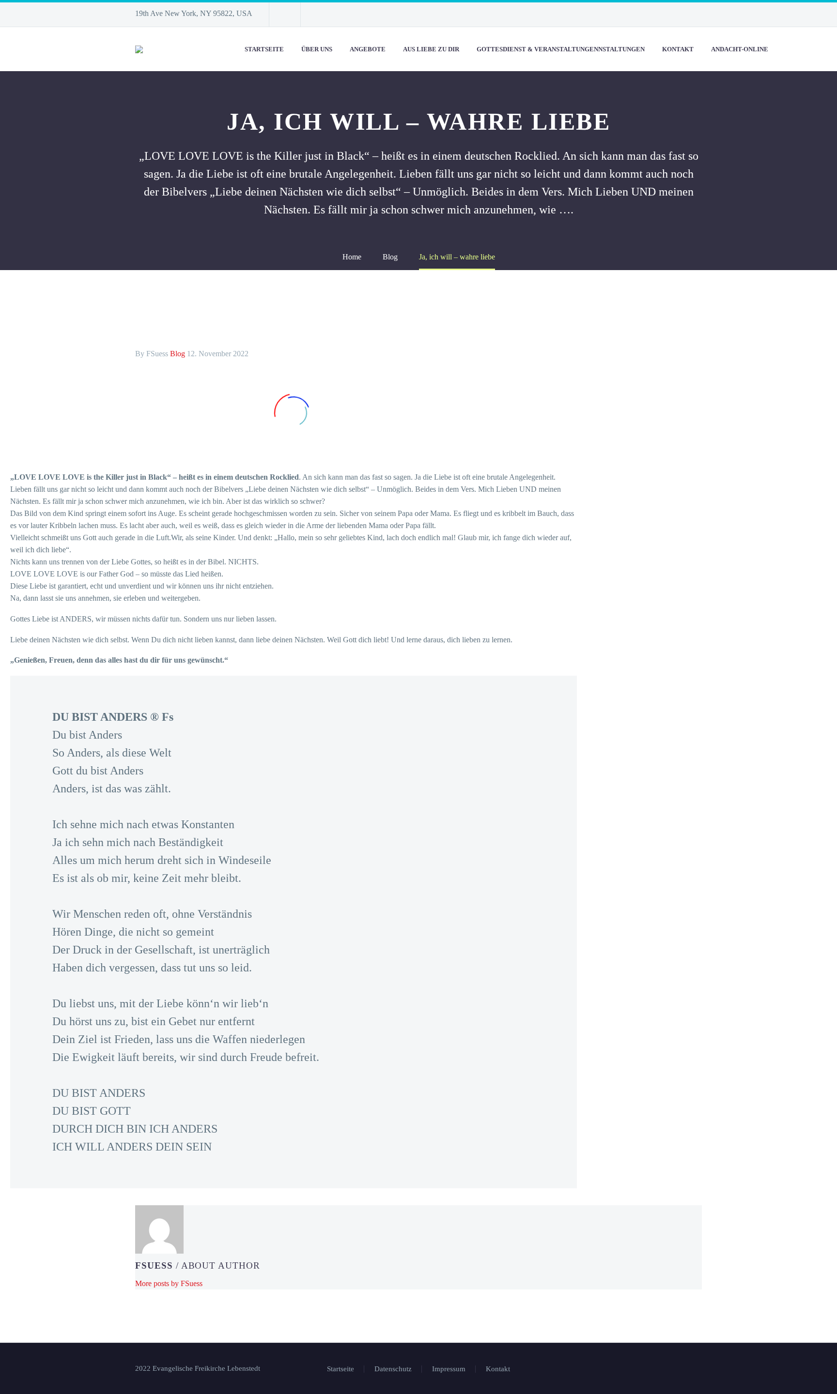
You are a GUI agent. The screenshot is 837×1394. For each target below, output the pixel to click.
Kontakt (678, 49)
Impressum (448, 1369)
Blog (177, 353)
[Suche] (786, 49)
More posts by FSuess (168, 1283)
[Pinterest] (170, 1197)
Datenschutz (393, 1369)
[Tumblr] (185, 1197)
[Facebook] (141, 1197)
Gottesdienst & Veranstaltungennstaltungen (561, 49)
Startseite (264, 49)
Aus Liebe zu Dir (431, 49)
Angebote (368, 49)
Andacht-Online (739, 49)
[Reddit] (214, 1197)
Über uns (316, 49)
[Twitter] (156, 1197)
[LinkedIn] (199, 1197)
